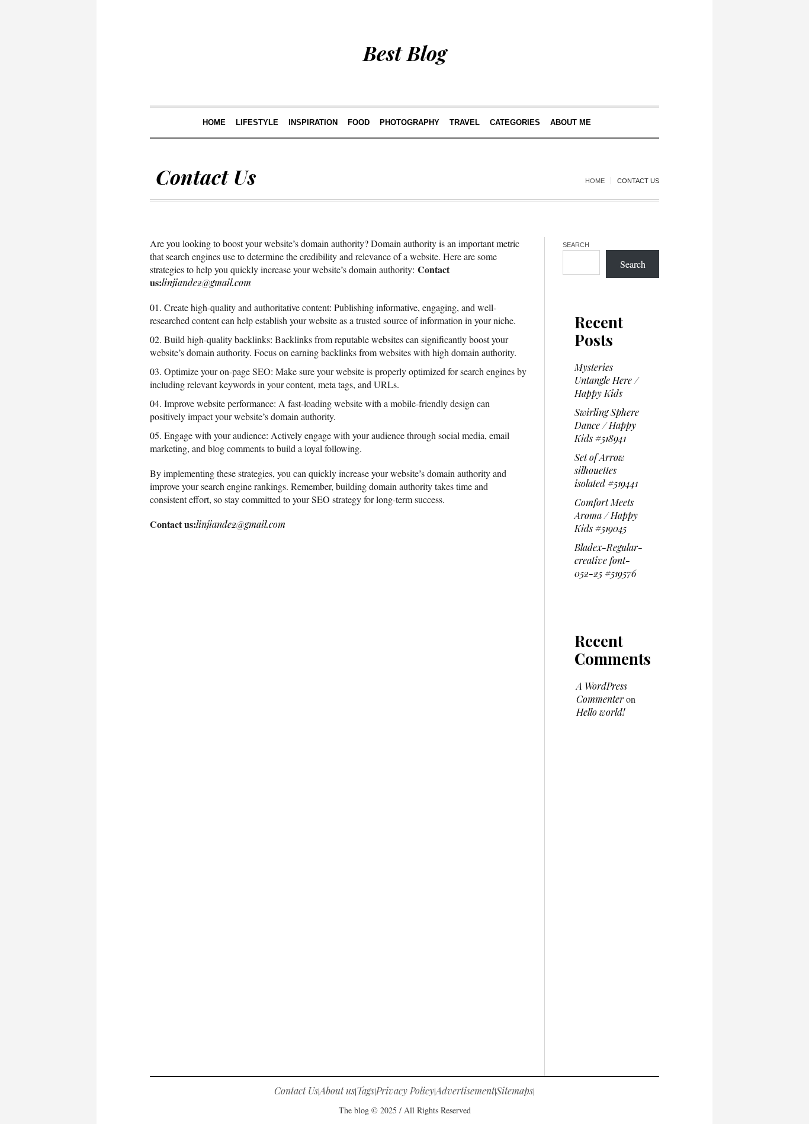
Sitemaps (514, 1090)
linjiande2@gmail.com (206, 282)
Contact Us (296, 1090)
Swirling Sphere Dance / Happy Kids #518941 (606, 425)
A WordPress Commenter (601, 692)
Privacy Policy (405, 1090)
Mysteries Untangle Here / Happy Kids (606, 380)
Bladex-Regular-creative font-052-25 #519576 (608, 560)
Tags (365, 1090)
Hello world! (600, 712)
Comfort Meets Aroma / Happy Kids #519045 (606, 515)
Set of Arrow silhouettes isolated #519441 (606, 470)
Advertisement (465, 1090)
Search (576, 244)
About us (337, 1090)
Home (595, 180)
